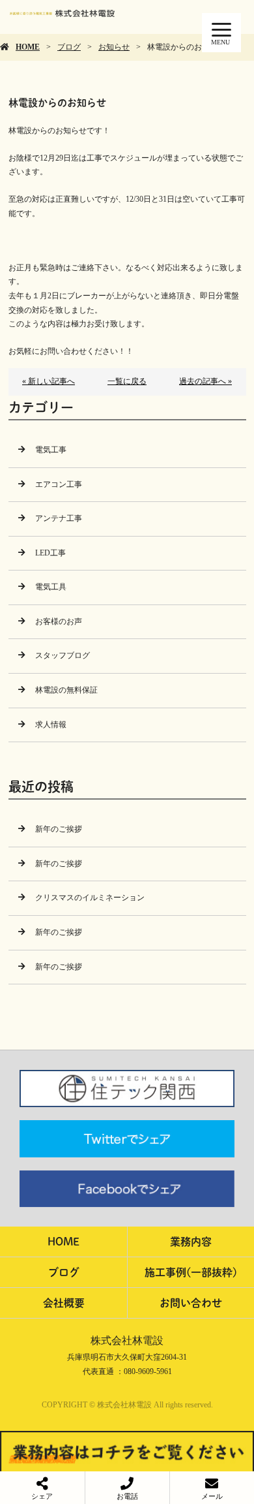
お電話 (127, 1496)
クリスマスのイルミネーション (90, 897)
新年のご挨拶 (58, 829)
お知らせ (114, 47)
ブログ (69, 47)
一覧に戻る (127, 381)
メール (212, 1496)
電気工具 (50, 586)
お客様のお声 (58, 621)
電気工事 (50, 449)
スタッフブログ (62, 655)
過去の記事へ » (205, 381)
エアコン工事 (58, 484)
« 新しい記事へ (48, 381)
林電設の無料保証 (66, 690)
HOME (28, 47)
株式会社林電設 (127, 1340)
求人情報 (50, 724)
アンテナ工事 (58, 518)
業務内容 (191, 1241)
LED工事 (50, 552)
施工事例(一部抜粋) (191, 1271)
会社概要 (64, 1302)
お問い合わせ (191, 1302)
